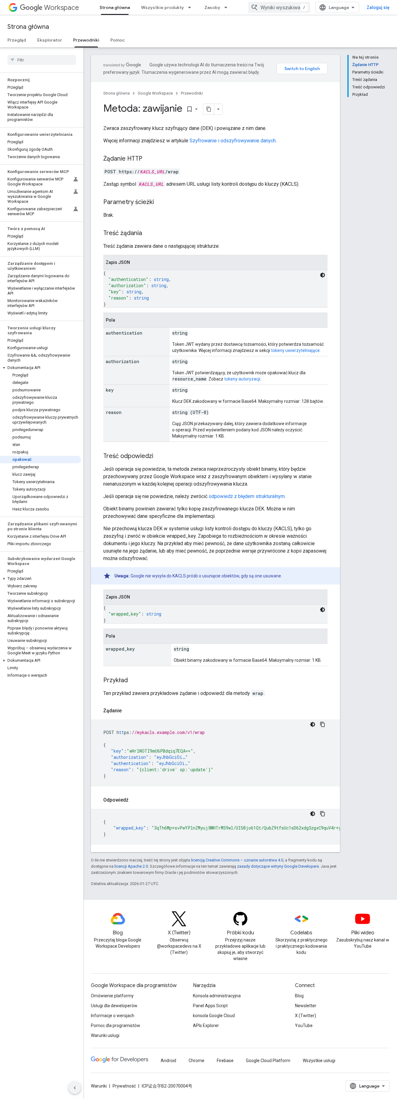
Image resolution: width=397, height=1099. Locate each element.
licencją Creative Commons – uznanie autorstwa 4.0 (237, 860)
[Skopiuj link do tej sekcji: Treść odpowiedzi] (159, 456)
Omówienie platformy (112, 995)
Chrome (196, 1060)
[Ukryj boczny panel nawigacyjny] (75, 1088)
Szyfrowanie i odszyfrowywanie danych (233, 141)
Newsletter (305, 1005)
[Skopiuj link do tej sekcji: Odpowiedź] (134, 800)
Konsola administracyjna (217, 995)
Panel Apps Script (210, 1005)
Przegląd (16, 40)
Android (168, 1060)
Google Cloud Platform (268, 1060)
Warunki (99, 1085)
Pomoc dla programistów (115, 1025)
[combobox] (279, 7)
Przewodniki (86, 40)
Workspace (61, 7)
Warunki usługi (105, 1035)
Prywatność (124, 1085)
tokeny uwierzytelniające (295, 350)
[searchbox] (41, 60)
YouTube (304, 1025)
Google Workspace (155, 93)
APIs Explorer (206, 1025)
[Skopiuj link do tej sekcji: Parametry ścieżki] (160, 202)
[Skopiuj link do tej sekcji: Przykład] (134, 680)
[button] (40, 368)
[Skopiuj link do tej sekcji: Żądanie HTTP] (148, 159)
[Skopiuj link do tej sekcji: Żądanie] (128, 710)
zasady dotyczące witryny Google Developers (278, 866)
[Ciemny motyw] (323, 275)
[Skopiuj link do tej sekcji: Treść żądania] (148, 233)
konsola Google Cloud (214, 1015)
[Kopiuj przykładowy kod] (323, 724)
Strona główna (115, 7)
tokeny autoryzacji (242, 378)
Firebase (225, 1060)
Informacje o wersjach (112, 1015)
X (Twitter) (305, 1015)
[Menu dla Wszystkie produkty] (191, 7)
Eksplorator (49, 40)
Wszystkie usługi (319, 1060)
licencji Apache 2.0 (131, 866)
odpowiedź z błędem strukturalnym (247, 496)
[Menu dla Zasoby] (227, 7)
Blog (299, 995)
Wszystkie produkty (162, 7)
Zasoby (212, 7)
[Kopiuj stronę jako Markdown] (208, 109)
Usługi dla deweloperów (114, 1005)
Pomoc (117, 40)
